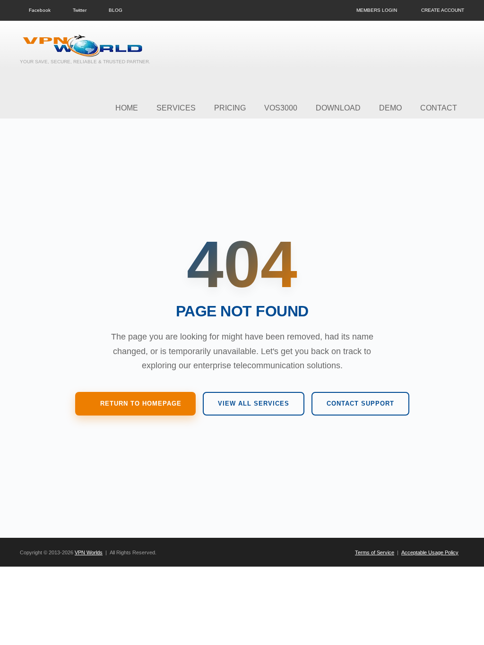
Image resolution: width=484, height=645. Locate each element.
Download (338, 108)
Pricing (230, 108)
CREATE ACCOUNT (442, 10)
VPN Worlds (89, 552)
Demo (390, 108)
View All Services (253, 403)
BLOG (115, 10)
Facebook (40, 10)
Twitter (79, 10)
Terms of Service (374, 552)
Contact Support (360, 403)
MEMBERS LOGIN (376, 10)
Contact (438, 108)
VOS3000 (280, 108)
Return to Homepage (141, 403)
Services (176, 108)
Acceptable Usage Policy (429, 552)
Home (126, 108)
